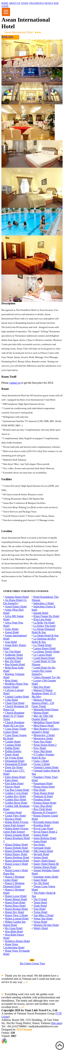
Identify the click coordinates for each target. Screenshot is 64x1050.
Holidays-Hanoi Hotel (17, 941)
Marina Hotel (40, 712)
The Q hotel (40, 899)
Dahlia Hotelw (13, 751)
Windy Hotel (40, 928)
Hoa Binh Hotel (14, 931)
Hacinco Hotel (13, 818)
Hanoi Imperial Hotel (17, 860)
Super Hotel (40, 879)
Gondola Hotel (13, 812)
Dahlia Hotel (12, 748)
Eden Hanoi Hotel (15, 777)
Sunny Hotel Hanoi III (46, 863)
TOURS (24, 3)
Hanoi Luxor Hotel (15, 896)
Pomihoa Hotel (41, 799)
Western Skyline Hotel (46, 925)
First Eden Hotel (14, 783)
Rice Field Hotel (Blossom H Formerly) (44, 811)
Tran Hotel (39, 908)
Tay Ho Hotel (41, 883)
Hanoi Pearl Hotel (15, 902)
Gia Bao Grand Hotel (17, 789)
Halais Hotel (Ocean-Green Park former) (16, 824)
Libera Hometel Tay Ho (46, 677)
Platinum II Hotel (43, 796)
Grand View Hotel (15, 815)
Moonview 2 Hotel (44, 735)
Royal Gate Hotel (43, 828)
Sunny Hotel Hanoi (44, 860)
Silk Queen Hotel (43, 851)
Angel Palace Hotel (16, 606)
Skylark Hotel (41, 854)
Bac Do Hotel (13, 661)
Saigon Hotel (40, 834)
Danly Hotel (12, 754)
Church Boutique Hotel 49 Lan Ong (13, 724)
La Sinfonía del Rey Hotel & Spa (44, 640)
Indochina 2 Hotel (43, 603)
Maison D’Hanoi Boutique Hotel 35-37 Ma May (44, 693)
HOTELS (49, 3)
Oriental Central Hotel (45, 767)
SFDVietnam (24, 1029)
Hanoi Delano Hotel (16, 844)
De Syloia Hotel (14, 757)
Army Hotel (11, 629)
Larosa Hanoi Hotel (44, 648)
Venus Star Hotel (42, 918)
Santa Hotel (40, 841)
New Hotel (39, 748)
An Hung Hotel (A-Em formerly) (15, 602)
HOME (4, 3)
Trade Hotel (40, 905)
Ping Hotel (39, 789)
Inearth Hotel (40, 612)
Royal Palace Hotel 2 (45, 831)
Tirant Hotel (40, 902)
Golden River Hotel (16, 802)
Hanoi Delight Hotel (16, 847)
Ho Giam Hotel (13, 928)
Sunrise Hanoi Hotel (44, 867)
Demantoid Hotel (14, 760)
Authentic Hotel (14, 654)
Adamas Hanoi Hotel (17, 596)
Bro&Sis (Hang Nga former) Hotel (15, 685)
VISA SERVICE (36, 3)
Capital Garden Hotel (17, 696)
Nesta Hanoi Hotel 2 (45, 744)
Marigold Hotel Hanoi (45, 709)
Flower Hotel (12, 786)
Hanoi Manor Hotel (16, 899)
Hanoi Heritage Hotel (17, 857)
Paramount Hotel (42, 783)
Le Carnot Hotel (42, 654)
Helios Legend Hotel (16, 918)
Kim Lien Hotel (42, 619)
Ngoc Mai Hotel (42, 751)
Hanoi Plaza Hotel (15, 905)
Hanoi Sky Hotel (14, 912)
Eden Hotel (11, 780)
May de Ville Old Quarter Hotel (42, 717)
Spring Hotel (40, 857)
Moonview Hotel (43, 738)
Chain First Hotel (14, 703)
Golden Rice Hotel (15, 799)
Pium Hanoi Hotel (43, 793)
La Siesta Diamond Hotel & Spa (43, 630)
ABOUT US (14, 3)
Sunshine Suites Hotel (45, 876)
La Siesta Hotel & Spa (45, 635)
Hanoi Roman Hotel (16, 908)
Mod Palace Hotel (43, 725)
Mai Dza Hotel (41, 686)
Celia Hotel (11, 699)
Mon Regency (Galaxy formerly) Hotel (45, 730)
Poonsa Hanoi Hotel (44, 802)
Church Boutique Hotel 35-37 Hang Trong (13, 716)
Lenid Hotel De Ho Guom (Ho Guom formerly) (43, 671)
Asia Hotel (11, 641)
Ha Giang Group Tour (32, 963)
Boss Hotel (11, 680)
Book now (7, 36)
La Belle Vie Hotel (44, 622)
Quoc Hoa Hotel (42, 805)
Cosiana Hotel (13, 744)
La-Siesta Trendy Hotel (46, 651)
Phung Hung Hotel (44, 786)
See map (56, 1023)
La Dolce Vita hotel (44, 625)
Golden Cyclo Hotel (16, 793)
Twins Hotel (40, 912)
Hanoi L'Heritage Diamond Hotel (14, 885)
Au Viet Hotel (13, 651)
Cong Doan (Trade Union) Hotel (14, 730)
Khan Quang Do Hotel (46, 616)
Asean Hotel (12, 632)
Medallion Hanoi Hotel (46, 722)
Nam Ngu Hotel (42, 741)
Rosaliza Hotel (41, 825)
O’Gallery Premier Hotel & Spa (43, 756)
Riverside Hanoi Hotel (46, 822)
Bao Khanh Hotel (15, 664)
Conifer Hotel (12, 741)
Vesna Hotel (40, 921)
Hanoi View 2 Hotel (16, 915)
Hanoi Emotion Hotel (17, 851)
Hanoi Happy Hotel (16, 854)
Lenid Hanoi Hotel (44, 657)
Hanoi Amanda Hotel (17, 834)
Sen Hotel (39, 844)
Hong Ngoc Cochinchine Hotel (13, 946)
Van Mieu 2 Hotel (43, 915)
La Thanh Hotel (42, 645)
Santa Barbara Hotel (44, 838)
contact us (14, 382)
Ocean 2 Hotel (41, 764)
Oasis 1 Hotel (41, 760)
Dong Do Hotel (14, 767)
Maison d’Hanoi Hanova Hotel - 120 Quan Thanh (43, 703)
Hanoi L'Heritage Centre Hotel (14, 878)
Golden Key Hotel (15, 796)
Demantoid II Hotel (16, 764)
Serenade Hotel (42, 847)
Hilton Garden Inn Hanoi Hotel (14, 923)
